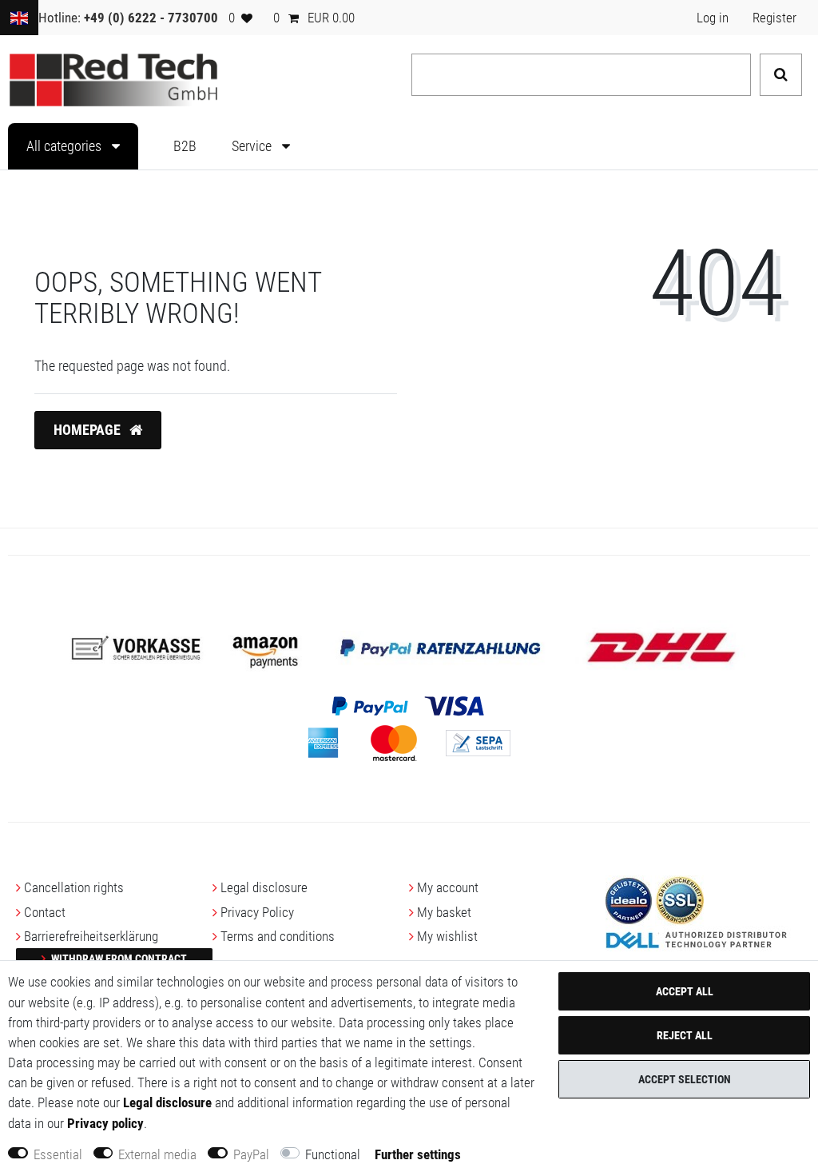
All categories (65, 146)
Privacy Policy (257, 912)
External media (157, 1154)
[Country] (19, 17)
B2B (185, 146)
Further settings (418, 1154)
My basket (444, 912)
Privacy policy (105, 1123)
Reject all (685, 1035)
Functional (332, 1154)
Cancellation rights (74, 887)
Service (253, 146)
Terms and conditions (277, 936)
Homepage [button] (89, 430)
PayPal (251, 1154)
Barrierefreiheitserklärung (91, 936)
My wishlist (447, 936)
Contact (45, 912)
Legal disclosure (264, 887)
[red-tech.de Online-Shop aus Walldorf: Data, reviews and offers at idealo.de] (629, 899)
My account (447, 887)
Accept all (684, 991)
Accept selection (684, 1079)
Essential (58, 1154)
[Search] (781, 75)
